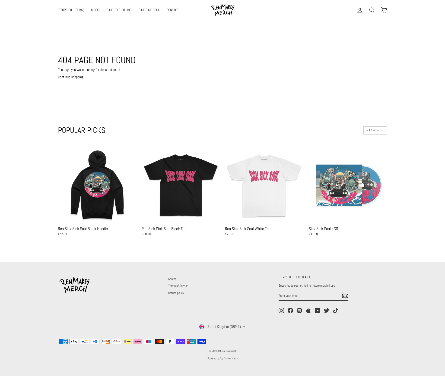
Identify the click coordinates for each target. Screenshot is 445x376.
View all (375, 130)
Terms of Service (178, 286)
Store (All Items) (71, 10)
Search (172, 279)
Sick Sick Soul (149, 10)
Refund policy (176, 293)
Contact (172, 10)
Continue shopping (70, 77)
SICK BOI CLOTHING (119, 10)
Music (95, 10)
